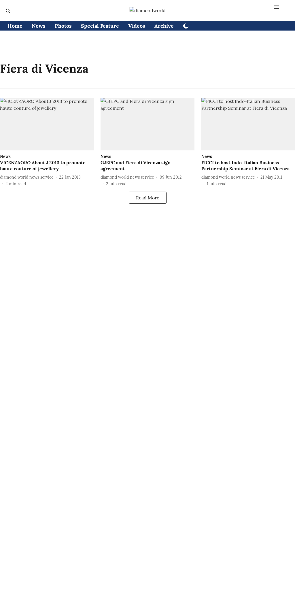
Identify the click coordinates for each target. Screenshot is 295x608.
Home (14, 25)
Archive (164, 25)
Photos (63, 25)
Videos (136, 25)
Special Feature (100, 25)
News (39, 25)
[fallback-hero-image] (47, 124)
